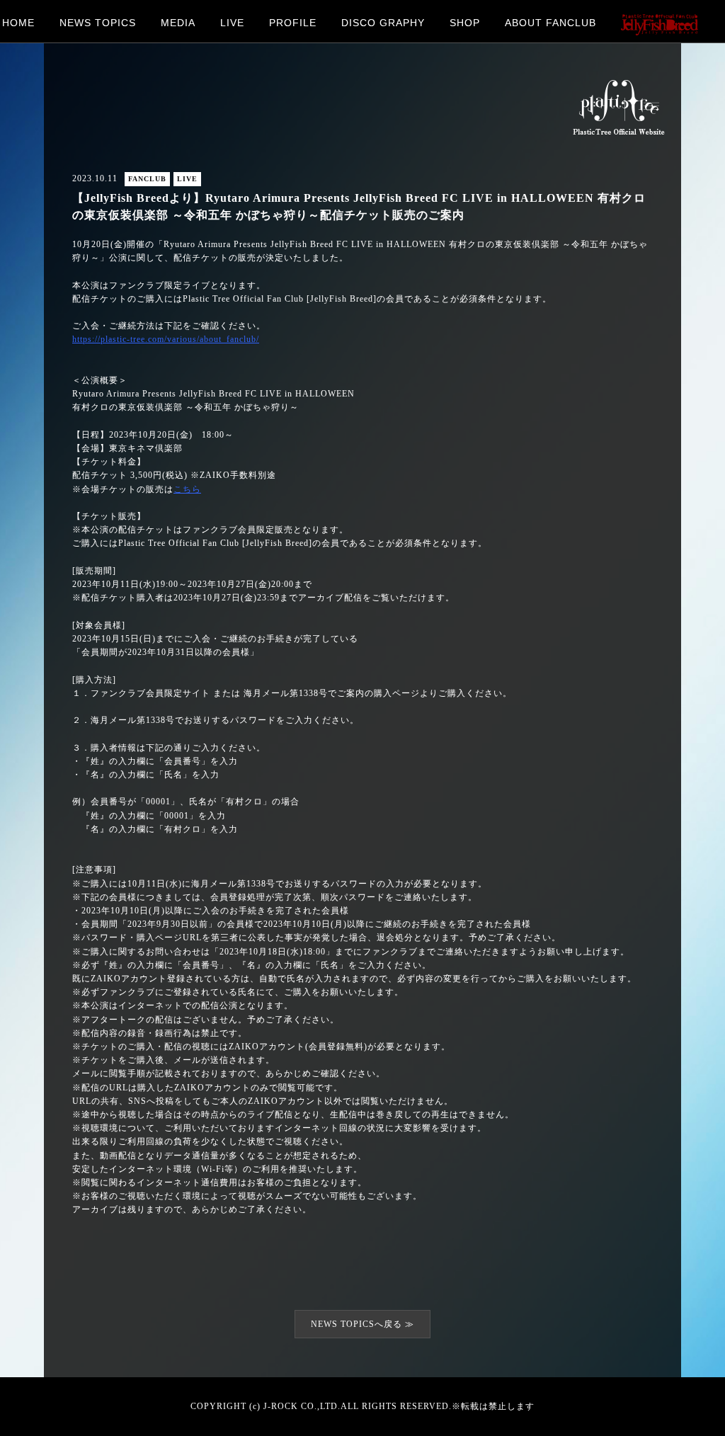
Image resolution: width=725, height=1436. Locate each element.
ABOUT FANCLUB (550, 22)
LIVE (232, 22)
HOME (18, 22)
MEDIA (178, 22)
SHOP (465, 22)
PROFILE (292, 22)
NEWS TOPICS (97, 22)
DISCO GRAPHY (383, 22)
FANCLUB (147, 179)
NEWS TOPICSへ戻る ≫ (362, 1324)
